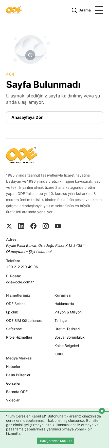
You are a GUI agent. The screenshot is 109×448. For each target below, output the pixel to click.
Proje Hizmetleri (19, 337)
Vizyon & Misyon (68, 312)
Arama (85, 10)
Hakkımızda (64, 303)
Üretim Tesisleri (67, 329)
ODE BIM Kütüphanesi (24, 320)
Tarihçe (61, 320)
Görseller (13, 383)
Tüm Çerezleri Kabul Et (56, 441)
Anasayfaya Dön (27, 117)
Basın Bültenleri (18, 375)
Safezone (14, 329)
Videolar (13, 400)
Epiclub (12, 312)
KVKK (59, 354)
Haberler (13, 366)
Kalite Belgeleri (67, 345)
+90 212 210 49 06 (22, 267)
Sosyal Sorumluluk (70, 337)
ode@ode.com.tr (20, 282)
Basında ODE (17, 391)
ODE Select (15, 303)
